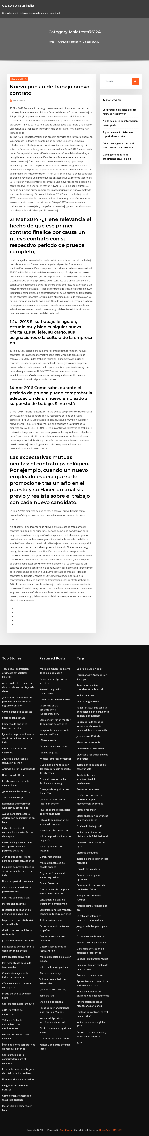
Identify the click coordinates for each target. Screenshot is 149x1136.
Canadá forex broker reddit (92, 958)
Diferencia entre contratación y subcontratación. (49, 709)
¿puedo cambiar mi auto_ (16, 791)
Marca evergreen (86, 809)
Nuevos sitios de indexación (18, 1079)
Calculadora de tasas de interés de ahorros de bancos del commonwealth (92, 726)
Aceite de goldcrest (88, 701)
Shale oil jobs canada (13, 717)
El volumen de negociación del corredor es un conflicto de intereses (55, 769)
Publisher (19, 100)
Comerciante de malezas (90, 748)
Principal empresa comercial (55, 758)
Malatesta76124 (19, 78)
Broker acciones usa (50, 920)
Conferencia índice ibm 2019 (18, 1003)
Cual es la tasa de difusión (54, 1038)
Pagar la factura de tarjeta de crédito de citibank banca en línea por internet (93, 711)
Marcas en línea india (14, 903)
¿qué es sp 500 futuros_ (52, 989)
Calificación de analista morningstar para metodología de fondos (90, 799)
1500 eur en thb (48, 740)
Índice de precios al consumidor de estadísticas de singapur (17, 832)
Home (51, 41)
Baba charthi (46, 995)
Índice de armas (85, 695)
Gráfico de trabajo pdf (89, 826)
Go (135, 81)
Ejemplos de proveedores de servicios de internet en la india (18, 738)
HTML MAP (116, 1129)
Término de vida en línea (53, 746)
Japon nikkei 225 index (89, 736)
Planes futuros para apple (91, 942)
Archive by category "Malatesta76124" (80, 41)
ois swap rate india (18, 5)
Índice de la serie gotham (53, 967)
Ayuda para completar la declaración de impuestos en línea (18, 818)
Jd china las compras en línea (18, 940)
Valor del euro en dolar (89, 668)
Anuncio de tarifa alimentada (18, 769)
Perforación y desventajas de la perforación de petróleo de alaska (17, 846)
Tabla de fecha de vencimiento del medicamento (12, 1024)
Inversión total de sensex (53, 830)
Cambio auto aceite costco (17, 711)
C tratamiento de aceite (90, 936)
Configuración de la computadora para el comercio (14, 1059)
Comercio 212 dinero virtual (55, 699)
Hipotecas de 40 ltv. (13, 775)
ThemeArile (104, 1129)
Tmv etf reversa (48, 883)
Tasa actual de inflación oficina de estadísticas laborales (15, 673)
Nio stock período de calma (17, 881)
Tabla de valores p (12, 797)
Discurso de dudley (50, 973)
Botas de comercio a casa (16, 897)
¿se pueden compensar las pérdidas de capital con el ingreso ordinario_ (17, 701)
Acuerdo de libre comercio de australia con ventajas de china (18, 687)
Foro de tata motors (88, 869)
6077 (79, 1042)
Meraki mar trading (50, 856)
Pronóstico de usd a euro (91, 975)
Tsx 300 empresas (49, 752)
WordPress (66, 1129)
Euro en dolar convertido (16, 956)
